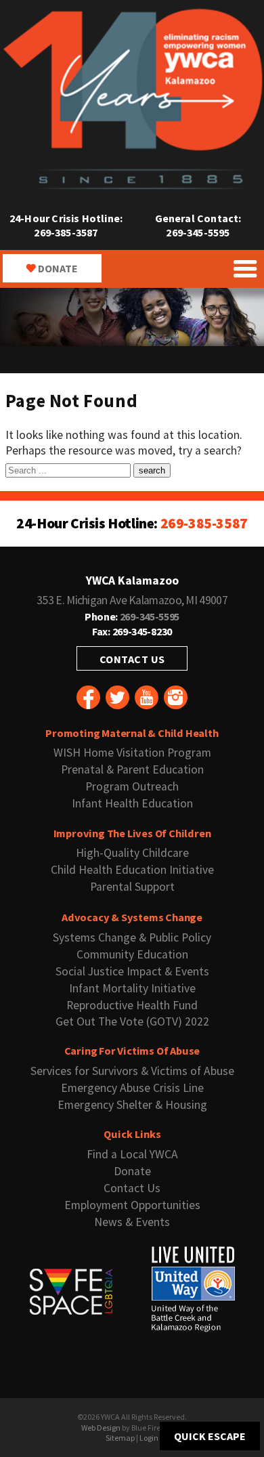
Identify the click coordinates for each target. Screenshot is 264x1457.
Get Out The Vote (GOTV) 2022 (132, 1021)
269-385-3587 (65, 232)
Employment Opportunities (132, 1205)
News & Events (132, 1222)
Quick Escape (210, 1436)
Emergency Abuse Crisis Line (132, 1087)
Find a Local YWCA (132, 1154)
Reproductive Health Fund (132, 1005)
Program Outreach (132, 786)
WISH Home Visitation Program (132, 752)
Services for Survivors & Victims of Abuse (132, 1070)
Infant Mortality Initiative (132, 988)
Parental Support (132, 886)
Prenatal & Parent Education (132, 769)
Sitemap (120, 1438)
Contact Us (132, 659)
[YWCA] (132, 186)
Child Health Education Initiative (132, 869)
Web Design (100, 1427)
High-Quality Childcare (132, 852)
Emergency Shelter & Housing (132, 1104)
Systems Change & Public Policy (132, 937)
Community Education (132, 954)
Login (148, 1438)
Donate (58, 268)
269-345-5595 (197, 232)
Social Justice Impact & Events (132, 971)
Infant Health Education (132, 803)
